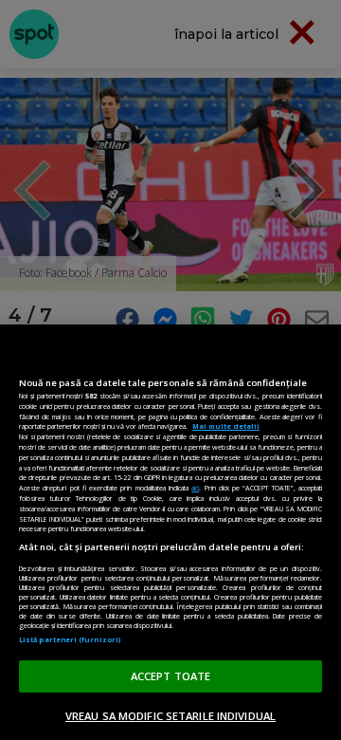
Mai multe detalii (226, 426)
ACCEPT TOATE (170, 676)
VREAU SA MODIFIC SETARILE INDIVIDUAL (170, 716)
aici (195, 487)
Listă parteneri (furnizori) (69, 639)
